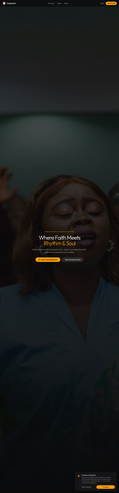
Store (59, 3)
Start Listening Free (49, 260)
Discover (51, 3)
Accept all (106, 487)
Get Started (111, 3)
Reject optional (86, 487)
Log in (102, 3)
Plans (66, 3)
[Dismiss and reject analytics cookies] (114, 475)
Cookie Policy (93, 483)
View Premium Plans (73, 260)
